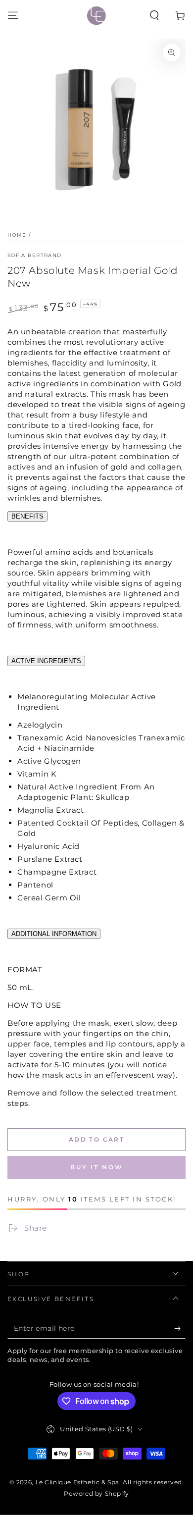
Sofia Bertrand (34, 255)
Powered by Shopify (96, 1493)
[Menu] (13, 15)
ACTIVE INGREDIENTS (46, 661)
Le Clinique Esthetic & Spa (78, 1482)
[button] (154, 15)
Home (16, 235)
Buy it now (96, 1167)
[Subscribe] (180, 1329)
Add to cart (96, 1139)
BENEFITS (27, 516)
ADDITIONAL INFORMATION (53, 934)
